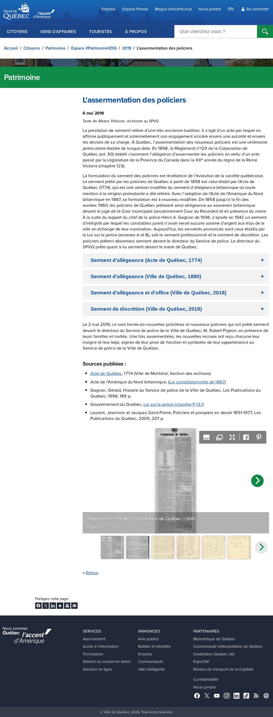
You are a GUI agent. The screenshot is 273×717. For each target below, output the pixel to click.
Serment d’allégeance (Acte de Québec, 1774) (146, 260)
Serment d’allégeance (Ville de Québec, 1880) (146, 276)
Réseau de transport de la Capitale (223, 669)
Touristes (100, 31)
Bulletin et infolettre (154, 646)
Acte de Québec (106, 373)
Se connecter (257, 9)
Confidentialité (205, 679)
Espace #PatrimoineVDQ (94, 48)
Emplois (108, 9)
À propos (136, 31)
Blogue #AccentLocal (173, 9)
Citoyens (17, 31)
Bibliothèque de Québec (214, 639)
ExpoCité (201, 661)
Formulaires (93, 654)
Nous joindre (210, 9)
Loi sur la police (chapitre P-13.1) (173, 404)
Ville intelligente (151, 669)
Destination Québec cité (213, 654)
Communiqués (150, 661)
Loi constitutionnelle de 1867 (197, 382)
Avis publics (148, 639)
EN (231, 9)
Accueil (11, 48)
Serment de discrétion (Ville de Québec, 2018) (146, 309)
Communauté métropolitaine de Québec (228, 646)
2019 (126, 48)
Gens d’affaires (58, 31)
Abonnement (94, 639)
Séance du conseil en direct (106, 661)
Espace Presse (135, 9)
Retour (92, 572)
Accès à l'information (101, 646)
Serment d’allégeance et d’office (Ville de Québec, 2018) (158, 292)
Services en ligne (97, 669)
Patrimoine (56, 48)
